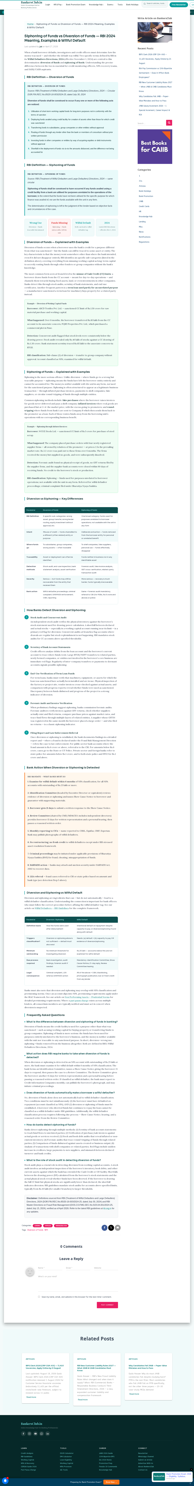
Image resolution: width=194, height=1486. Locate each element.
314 (140, 181)
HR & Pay (57, 5)
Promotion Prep (105, 1463)
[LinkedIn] (47, 1433)
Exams (110, 5)
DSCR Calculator (67, 1453)
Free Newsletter (179, 5)
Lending (37, 1226)
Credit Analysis (27, 1453)
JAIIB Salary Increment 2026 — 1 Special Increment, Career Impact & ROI (154, 110)
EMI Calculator (66, 1457)
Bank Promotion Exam (75, 5)
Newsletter (143, 1453)
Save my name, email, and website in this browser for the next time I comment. (77, 1297)
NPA (46, 1230)
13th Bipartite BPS (106, 1457)
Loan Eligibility (66, 1460)
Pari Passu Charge (28, 1470)
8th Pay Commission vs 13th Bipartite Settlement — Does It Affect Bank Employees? (155, 72)
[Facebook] (23, 1433)
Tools (120, 5)
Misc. (141, 227)
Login (47, 5)
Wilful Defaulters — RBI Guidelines (52, 908)
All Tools (64, 1470)
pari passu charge (79, 1000)
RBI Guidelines (26, 1457)
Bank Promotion (146, 196)
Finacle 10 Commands (108, 1467)
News (141, 232)
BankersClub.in (31, 2)
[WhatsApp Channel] (41, 1433)
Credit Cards (144, 206)
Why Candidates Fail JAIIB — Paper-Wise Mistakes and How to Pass (148, 1367)
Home (30, 24)
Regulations (144, 242)
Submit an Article (145, 1460)
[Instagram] (29, 1433)
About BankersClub (146, 1467)
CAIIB (141, 201)
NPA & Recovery (27, 1463)
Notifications (144, 237)
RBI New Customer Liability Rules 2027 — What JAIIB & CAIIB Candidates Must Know (155, 86)
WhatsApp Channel (146, 1457)
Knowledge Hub (96, 5)
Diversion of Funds (35, 1230)
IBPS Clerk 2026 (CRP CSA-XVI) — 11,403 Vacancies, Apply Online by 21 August (155, 58)
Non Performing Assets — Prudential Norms (87, 997)
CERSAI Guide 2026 (29, 1467)
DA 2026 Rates (105, 1460)
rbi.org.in (107, 1208)
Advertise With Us (145, 1463)
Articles (48, 1226)
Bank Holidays (132, 5)
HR (140, 211)
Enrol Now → (111, 1482)
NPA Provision (66, 1467)
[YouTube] (35, 1433)
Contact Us (142, 1470)
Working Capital (27, 1460)
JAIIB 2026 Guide (106, 1453)
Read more (31, 1397)
